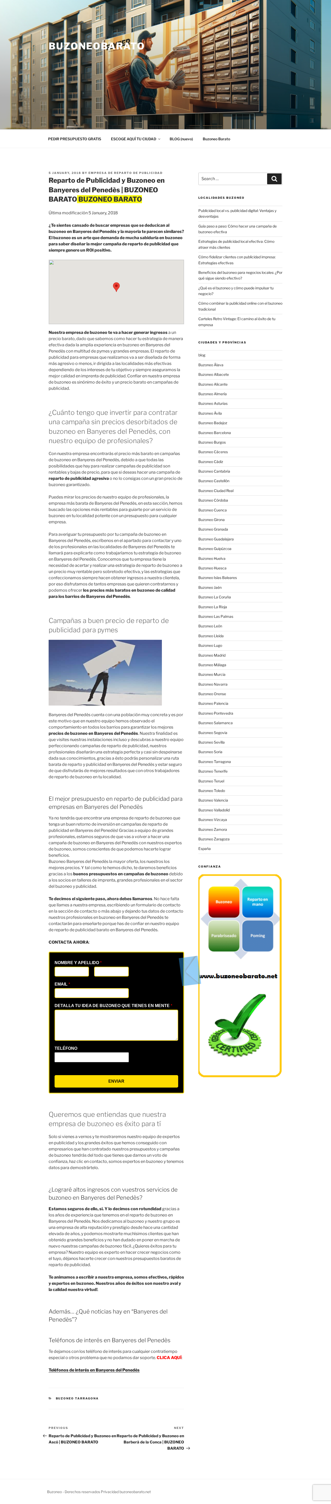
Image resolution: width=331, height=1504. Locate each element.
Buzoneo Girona (211, 519)
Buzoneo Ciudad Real (216, 490)
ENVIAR (116, 1081)
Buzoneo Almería (212, 394)
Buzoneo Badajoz (212, 423)
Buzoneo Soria (210, 752)
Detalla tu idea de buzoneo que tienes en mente (113, 1005)
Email (62, 984)
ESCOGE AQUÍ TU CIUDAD (133, 139)
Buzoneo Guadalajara (216, 539)
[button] (116, 287)
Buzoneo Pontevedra (215, 713)
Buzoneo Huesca (212, 568)
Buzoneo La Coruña (214, 597)
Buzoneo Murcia (211, 674)
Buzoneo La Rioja (212, 607)
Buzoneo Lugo (210, 645)
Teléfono (66, 1048)
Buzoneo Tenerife (213, 771)
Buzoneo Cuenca (212, 510)
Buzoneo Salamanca (215, 723)
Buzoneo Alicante (213, 384)
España (204, 848)
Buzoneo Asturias (213, 403)
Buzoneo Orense (212, 694)
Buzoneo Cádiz (210, 461)
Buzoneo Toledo (211, 790)
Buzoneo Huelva (211, 558)
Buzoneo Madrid (211, 655)
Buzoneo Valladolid (214, 810)
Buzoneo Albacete (213, 374)
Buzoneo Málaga (212, 665)
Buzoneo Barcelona (214, 432)
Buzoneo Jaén (210, 587)
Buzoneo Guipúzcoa (214, 548)
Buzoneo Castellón (213, 481)
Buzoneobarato (97, 46)
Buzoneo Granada (213, 529)
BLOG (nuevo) (181, 139)
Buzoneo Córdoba (213, 500)
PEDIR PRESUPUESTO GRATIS (74, 139)
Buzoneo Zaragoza (214, 839)
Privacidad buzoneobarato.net (126, 1492)
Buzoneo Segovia (212, 732)
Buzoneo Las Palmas (215, 616)
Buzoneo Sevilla (211, 742)
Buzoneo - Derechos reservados (74, 1492)
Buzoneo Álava (210, 365)
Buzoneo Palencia (213, 703)
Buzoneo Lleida (211, 636)
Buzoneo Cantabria (214, 471)
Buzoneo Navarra (213, 684)
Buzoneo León (210, 626)
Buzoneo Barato (216, 139)
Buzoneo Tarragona (77, 1398)
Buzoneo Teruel (211, 781)
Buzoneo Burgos (212, 442)
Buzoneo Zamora (212, 829)
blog (201, 355)
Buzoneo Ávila (210, 413)
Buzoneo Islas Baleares (217, 577)
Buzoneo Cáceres (213, 452)
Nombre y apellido (78, 962)
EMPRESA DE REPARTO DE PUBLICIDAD (125, 173)
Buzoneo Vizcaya (212, 819)
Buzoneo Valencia (213, 800)
